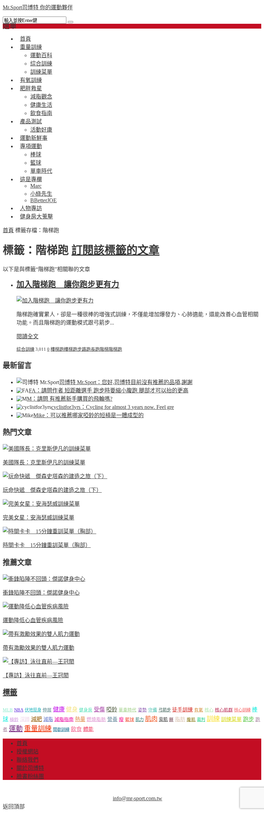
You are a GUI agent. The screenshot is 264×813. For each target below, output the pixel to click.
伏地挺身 (33, 710)
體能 (88, 729)
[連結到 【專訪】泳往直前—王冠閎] (38, 662)
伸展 (47, 709)
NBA (18, 709)
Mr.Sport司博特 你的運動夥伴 (38, 7)
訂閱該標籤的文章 (116, 250)
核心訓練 (242, 710)
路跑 (86, 349)
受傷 (99, 709)
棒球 (35, 154)
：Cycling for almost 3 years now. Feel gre (112, 407)
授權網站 (27, 751)
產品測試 (31, 121)
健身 (72, 709)
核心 (209, 709)
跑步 (77, 349)
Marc (36, 186)
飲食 (76, 729)
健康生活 (41, 105)
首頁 (8, 230)
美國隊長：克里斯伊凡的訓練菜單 (44, 462)
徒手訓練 (182, 709)
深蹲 (25, 719)
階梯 (104, 349)
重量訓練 (31, 47)
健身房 (85, 710)
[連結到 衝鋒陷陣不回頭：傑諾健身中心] (44, 579)
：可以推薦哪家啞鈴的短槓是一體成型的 (88, 415)
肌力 (139, 719)
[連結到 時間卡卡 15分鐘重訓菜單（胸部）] (49, 531)
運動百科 (41, 55)
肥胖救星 (31, 88)
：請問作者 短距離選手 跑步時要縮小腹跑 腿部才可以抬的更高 (108, 390)
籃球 (35, 163)
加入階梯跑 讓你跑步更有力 (67, 284)
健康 (59, 709)
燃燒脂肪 (96, 719)
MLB (8, 709)
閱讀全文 (27, 336)
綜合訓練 (41, 63)
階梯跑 (115, 349)
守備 (152, 710)
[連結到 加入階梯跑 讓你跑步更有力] (55, 300)
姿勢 (142, 710)
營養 (112, 719)
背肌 (163, 719)
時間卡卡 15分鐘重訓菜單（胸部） (47, 545)
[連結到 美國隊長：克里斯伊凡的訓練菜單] (47, 449)
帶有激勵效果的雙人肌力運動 (38, 648)
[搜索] (70, 22)
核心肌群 (224, 709)
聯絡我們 (27, 760)
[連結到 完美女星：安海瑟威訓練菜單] (41, 504)
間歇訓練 (61, 729)
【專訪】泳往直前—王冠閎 (36, 675)
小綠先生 (41, 194)
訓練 (213, 718)
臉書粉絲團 (30, 776)
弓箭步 (164, 710)
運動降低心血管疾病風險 (33, 620)
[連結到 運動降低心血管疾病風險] (36, 606)
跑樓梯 (66, 349)
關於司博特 (30, 768)
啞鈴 (111, 709)
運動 (16, 728)
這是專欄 (31, 179)
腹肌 (191, 719)
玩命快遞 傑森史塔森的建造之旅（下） (52, 490)
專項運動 (31, 146)
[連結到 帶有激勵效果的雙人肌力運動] (41, 634)
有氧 (198, 710)
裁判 (201, 719)
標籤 (10, 692)
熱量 (80, 719)
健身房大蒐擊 (36, 216)
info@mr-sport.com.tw (137, 798)
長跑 (95, 349)
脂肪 (180, 719)
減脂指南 (64, 719)
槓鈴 (14, 719)
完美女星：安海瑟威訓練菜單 (38, 518)
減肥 (36, 719)
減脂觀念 (41, 97)
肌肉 (151, 719)
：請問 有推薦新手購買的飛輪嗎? (69, 399)
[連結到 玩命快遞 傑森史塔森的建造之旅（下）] (55, 476)
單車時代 (127, 710)
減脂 (48, 719)
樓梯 (55, 349)
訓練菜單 (231, 719)
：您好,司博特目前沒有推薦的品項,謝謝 (125, 382)
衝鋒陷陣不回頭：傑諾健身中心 (41, 593)
